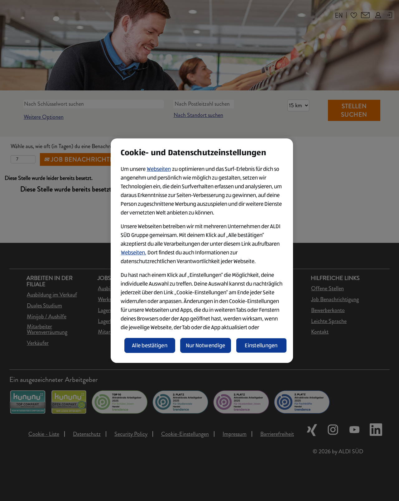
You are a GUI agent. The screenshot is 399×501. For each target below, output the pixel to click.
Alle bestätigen (149, 345)
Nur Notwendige (205, 345)
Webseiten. (133, 252)
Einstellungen (261, 345)
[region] (202, 250)
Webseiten (159, 169)
